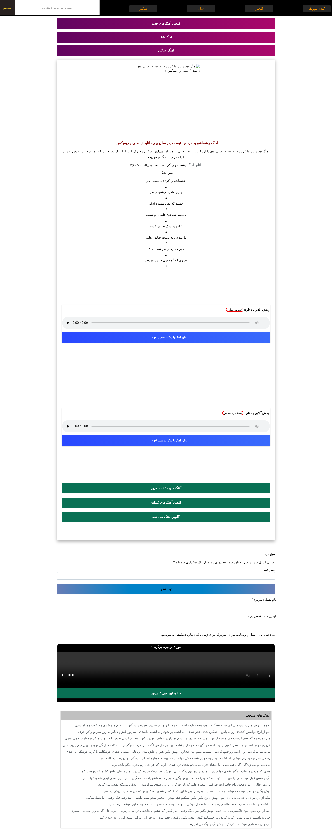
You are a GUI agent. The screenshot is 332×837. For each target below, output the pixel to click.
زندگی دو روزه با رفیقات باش (119, 758)
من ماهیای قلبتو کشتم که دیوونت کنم (105, 771)
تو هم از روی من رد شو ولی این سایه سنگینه (240, 725)
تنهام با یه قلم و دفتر (170, 804)
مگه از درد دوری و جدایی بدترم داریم (245, 797)
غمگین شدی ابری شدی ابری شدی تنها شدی (111, 778)
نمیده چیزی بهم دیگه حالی (191, 771)
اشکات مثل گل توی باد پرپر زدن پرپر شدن (91, 745)
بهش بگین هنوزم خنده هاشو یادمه (166, 778)
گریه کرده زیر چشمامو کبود (215, 817)
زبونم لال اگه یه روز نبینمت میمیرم (94, 810)
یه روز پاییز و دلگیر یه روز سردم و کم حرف (107, 732)
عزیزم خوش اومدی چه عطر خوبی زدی (244, 745)
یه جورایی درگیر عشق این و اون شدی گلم (127, 817)
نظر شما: (268, 569)
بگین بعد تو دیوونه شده (206, 778)
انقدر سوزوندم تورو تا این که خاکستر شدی (185, 791)
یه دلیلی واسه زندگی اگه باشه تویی (246, 764)
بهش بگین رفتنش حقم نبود (176, 817)
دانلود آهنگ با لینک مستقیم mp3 (169, 337)
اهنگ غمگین (166, 50)
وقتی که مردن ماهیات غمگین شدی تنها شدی (240, 771)
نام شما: (270, 599)
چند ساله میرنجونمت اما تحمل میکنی (211, 804)
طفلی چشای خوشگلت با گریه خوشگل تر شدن (97, 751)
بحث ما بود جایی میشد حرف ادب (131, 804)
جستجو (7, 7)
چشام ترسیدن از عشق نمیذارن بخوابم (182, 738)
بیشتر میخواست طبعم (150, 797)
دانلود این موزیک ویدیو (166, 693)
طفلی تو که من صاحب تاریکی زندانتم (129, 791)
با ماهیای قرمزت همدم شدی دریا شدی (194, 764)
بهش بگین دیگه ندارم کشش (152, 771)
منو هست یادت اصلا (195, 725)
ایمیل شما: (269, 616)
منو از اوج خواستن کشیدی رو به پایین (245, 732)
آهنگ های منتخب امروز (166, 488)
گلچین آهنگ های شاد (166, 517)
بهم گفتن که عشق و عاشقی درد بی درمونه (149, 810)
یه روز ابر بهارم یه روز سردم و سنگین (153, 725)
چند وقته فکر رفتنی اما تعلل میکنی (109, 797)
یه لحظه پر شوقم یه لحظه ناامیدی (162, 732)
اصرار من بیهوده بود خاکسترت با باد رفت (243, 810)
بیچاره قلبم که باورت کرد (189, 784)
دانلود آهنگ (195, 165)
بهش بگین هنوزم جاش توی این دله (155, 751)
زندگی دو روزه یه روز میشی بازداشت (245, 758)
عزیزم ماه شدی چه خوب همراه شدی (99, 725)
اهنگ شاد (166, 37)
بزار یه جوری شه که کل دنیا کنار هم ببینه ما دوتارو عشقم (179, 758)
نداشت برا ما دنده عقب (254, 804)
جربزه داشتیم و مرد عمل (253, 817)
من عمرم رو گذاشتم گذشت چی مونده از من (240, 738)
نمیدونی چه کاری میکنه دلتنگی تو (248, 824)
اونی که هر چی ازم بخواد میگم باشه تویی (138, 764)
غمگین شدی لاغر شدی (203, 732)
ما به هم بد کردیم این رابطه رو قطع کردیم (242, 751)
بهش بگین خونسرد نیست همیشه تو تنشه (243, 791)
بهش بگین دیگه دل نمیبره (207, 824)
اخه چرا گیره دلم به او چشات (195, 745)
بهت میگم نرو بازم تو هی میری (85, 738)
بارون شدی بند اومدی (155, 784)
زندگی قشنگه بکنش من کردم (118, 784)
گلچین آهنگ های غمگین (166, 502)
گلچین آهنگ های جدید (166, 23)
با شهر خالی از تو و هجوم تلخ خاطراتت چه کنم (239, 784)
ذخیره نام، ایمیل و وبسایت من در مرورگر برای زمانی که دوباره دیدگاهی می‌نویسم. (216, 634)
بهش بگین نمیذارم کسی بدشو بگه (131, 738)
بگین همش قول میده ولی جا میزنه (247, 778)
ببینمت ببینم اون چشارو (196, 751)
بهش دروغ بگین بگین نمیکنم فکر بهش (193, 797)
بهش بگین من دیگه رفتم (197, 810)
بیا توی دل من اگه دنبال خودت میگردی (147, 745)
